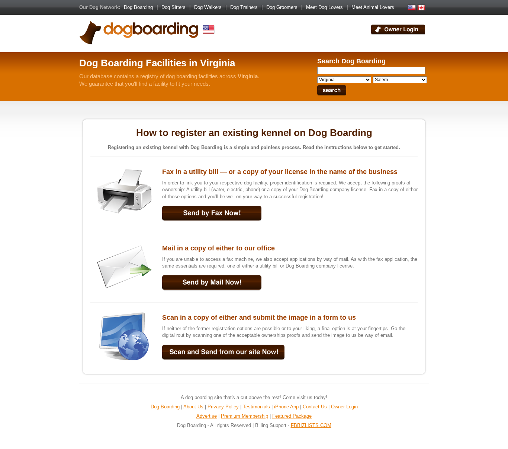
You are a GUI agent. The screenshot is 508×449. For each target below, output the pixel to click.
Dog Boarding (138, 7)
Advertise (206, 416)
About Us (193, 407)
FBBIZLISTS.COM (311, 425)
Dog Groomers (282, 7)
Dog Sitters (173, 7)
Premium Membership (244, 416)
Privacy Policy (223, 407)
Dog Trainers (244, 7)
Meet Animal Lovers (372, 7)
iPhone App (286, 407)
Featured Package (292, 416)
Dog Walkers (208, 7)
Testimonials (256, 407)
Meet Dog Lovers (324, 7)
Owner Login (344, 407)
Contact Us (315, 407)
